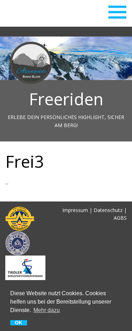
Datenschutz (108, 210)
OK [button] (18, 323)
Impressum (75, 210)
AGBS (120, 217)
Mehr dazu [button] (46, 310)
